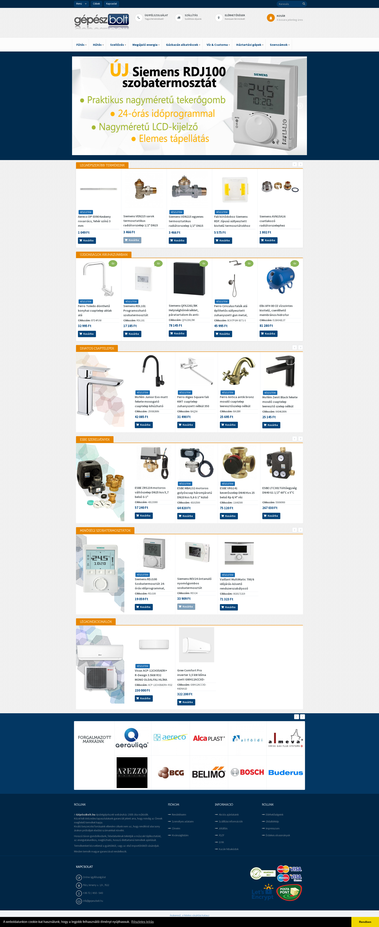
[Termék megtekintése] (100, 240)
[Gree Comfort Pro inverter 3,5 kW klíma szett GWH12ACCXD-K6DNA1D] (196, 644)
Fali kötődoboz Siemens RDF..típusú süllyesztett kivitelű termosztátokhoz (232, 221)
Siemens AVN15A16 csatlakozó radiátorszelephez (272, 220)
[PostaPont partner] (289, 892)
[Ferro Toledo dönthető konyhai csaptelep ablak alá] (98, 279)
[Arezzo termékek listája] (132, 772)
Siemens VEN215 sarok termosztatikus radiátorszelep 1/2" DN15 (140, 220)
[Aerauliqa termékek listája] (132, 738)
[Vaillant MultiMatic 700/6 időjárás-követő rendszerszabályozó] (239, 553)
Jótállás (223, 828)
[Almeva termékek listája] (286, 738)
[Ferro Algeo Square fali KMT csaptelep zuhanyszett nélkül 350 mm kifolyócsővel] (196, 371)
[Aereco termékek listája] (170, 738)
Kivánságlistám (180, 835)
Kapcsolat (111, 3)
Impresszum (273, 828)
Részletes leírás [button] (142, 921)
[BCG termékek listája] (170, 772)
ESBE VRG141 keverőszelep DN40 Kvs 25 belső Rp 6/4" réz (237, 492)
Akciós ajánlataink (229, 814)
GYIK (221, 842)
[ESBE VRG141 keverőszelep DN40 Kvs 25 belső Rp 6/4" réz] (239, 462)
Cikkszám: (84, 320)
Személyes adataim (183, 821)
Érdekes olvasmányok (278, 835)
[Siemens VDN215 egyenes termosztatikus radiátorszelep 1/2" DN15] (189, 189)
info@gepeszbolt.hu (93, 901)
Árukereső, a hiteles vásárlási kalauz (189, 915)
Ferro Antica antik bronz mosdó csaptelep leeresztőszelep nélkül (237, 401)
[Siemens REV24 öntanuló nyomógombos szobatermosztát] (196, 553)
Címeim (176, 828)
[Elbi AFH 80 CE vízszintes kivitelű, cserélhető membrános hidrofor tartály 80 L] (280, 279)
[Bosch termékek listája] (247, 772)
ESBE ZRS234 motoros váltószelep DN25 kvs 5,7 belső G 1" (152, 492)
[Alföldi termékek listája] (247, 738)
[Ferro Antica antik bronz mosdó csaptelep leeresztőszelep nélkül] (239, 371)
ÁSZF (221, 835)
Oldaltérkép (272, 821)
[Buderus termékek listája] (286, 772)
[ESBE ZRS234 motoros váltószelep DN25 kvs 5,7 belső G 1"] (154, 462)
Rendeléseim (179, 814)
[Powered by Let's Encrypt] (263, 892)
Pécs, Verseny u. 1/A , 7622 (96, 885)
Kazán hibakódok (228, 849)
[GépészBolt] (101, 23)
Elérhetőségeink (274, 814)
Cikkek (96, 3)
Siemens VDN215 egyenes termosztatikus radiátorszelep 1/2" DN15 (186, 221)
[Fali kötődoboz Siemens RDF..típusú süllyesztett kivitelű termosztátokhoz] (235, 189)
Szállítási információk (231, 821)
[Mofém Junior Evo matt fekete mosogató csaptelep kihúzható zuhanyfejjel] (154, 371)
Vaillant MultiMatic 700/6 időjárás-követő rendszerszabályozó (237, 583)
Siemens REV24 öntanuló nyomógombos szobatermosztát (194, 583)
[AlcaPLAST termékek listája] (209, 738)
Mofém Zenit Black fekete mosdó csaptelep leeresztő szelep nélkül (279, 401)
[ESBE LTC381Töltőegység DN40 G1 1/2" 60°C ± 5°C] (281, 462)
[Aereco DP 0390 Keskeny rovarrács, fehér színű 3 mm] (98, 189)
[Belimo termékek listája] (209, 772)
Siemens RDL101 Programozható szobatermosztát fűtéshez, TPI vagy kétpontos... (136, 315)
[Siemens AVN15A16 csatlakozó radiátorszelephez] (280, 189)
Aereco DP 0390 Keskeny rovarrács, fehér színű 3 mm (94, 221)
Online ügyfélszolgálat (94, 877)
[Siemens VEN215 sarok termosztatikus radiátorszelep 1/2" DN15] (144, 189)
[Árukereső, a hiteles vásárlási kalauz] (263, 873)
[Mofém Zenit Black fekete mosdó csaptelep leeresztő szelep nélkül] (281, 371)
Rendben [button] (365, 921)
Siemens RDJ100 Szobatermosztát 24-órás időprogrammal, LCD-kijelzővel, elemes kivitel (150, 588)
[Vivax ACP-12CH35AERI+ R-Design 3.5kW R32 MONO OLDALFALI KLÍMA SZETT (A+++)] (154, 644)
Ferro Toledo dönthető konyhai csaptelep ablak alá (95, 310)
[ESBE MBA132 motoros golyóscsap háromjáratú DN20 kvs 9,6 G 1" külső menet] (196, 462)
